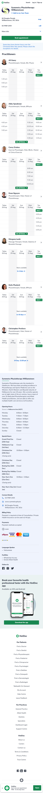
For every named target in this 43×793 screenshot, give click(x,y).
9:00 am (39, 122)
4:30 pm (4, 126)
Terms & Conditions (21, 752)
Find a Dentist (21, 650)
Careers (21, 744)
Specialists (21, 721)
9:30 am (30, 122)
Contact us (21, 748)
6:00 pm (39, 230)
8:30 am (30, 172)
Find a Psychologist (21, 666)
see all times (20, 142)
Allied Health (21, 713)
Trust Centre (21, 760)
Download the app (21, 622)
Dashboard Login (21, 725)
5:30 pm (39, 226)
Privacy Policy (21, 756)
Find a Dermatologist (21, 678)
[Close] (2, 788)
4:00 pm (4, 83)
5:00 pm (4, 87)
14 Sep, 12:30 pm (20, 360)
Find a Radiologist (21, 682)
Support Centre (21, 729)
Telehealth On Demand (22, 686)
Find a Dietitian (21, 670)
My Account (21, 690)
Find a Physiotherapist (21, 654)
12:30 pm (38, 134)
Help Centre (21, 694)
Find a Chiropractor (21, 662)
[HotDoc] (5, 2)
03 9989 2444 (10, 498)
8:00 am (30, 168)
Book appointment (21, 38)
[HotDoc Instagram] (25, 771)
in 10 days (20, 314)
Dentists (21, 717)
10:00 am (39, 126)
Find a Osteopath (21, 674)
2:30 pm (30, 130)
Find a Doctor (21, 646)
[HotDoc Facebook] (18, 771)
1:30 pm (4, 79)
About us (21, 740)
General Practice (21, 709)
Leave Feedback (21, 698)
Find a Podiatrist (21, 658)
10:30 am (30, 126)
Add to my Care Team (21, 13)
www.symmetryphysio (13, 501)
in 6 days (20, 271)
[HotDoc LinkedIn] (21, 771)
